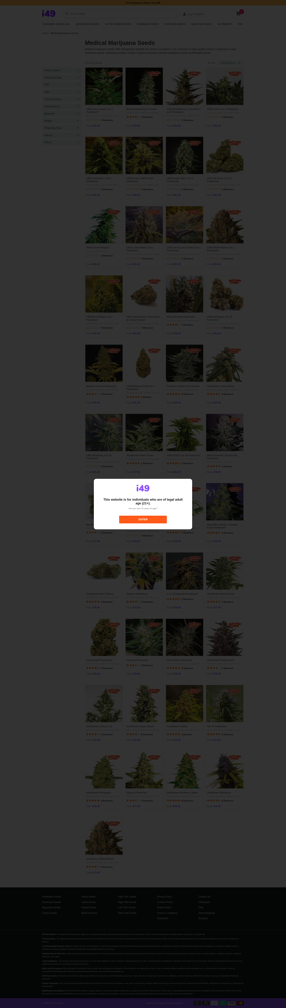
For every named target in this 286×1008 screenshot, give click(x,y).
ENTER (143, 519)
